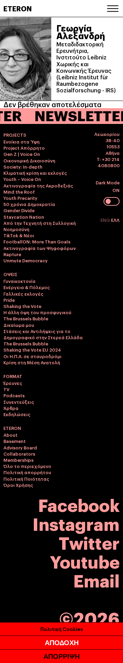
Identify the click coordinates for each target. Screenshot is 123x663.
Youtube (85, 561)
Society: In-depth (22, 166)
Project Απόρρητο (24, 148)
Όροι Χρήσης (18, 485)
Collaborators (19, 453)
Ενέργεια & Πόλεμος (26, 287)
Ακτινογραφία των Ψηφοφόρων (39, 248)
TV (6, 389)
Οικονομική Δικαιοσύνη (29, 160)
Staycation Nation (23, 217)
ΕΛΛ (115, 220)
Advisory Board (20, 447)
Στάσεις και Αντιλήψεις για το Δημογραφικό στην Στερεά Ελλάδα (43, 334)
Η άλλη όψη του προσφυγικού (37, 312)
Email (96, 580)
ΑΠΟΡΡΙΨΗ (61, 656)
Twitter (89, 542)
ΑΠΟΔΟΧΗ (62, 643)
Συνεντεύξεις (18, 402)
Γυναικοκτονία (19, 281)
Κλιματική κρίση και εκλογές (35, 173)
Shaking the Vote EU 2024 (32, 349)
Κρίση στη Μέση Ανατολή (31, 362)
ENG (105, 220)
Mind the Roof (19, 191)
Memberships (18, 460)
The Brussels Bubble (25, 318)
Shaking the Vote (22, 306)
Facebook (79, 504)
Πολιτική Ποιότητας (26, 479)
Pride (9, 300)
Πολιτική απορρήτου (27, 472)
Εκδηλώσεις (16, 414)
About (10, 435)
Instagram (76, 523)
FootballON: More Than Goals (36, 241)
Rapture (12, 254)
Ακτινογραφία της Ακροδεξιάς (38, 185)
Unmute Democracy (25, 260)
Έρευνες (12, 383)
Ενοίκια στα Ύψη (21, 141)
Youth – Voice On (22, 179)
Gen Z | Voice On (21, 154)
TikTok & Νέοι (18, 235)
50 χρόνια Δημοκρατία (29, 204)
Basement (14, 441)
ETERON (17, 8)
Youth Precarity (20, 198)
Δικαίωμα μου (18, 325)
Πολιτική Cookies (61, 629)
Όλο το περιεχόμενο (27, 466)
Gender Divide (19, 210)
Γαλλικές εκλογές (23, 293)
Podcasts (14, 395)
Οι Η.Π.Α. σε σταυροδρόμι (32, 356)
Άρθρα (10, 408)
